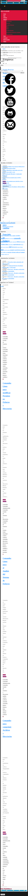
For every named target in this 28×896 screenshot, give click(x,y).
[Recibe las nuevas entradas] (25, 890)
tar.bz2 (4, 875)
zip (3, 882)
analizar (14, 235)
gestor (4, 247)
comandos (5, 367)
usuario (5, 254)
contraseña (14, 241)
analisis (4, 696)
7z (3, 849)
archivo (4, 356)
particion (17, 250)
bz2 (3, 853)
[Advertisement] (14, 146)
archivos (5, 358)
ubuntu (3, 254)
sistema (4, 710)
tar (3, 873)
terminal (22, 252)
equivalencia (11, 244)
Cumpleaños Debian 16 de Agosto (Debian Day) (13, 166)
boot (9, 238)
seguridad (9, 252)
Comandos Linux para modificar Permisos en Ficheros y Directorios (7, 396)
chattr (4, 366)
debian (18, 241)
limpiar (21, 247)
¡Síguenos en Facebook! (7, 226)
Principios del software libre (8, 168)
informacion (14, 247)
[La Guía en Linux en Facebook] (16, 890)
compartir (10, 241)
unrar (4, 877)
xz (3, 881)
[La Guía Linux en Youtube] (3, 890)
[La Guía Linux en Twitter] (21, 890)
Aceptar (2, 894)
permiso (5, 550)
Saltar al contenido (5, 11)
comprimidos (6, 862)
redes (6, 252)
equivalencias (17, 244)
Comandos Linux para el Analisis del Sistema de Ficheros (7, 571)
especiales (5, 371)
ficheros (4, 375)
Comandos (5, 336)
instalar (18, 247)
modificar (5, 377)
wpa (8, 254)
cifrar (4, 855)
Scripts (4, 848)
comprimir (5, 864)
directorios (5, 543)
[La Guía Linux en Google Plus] (9, 890)
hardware (7, 247)
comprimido (5, 860)
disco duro (5, 244)
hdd (10, 247)
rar (3, 871)
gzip (4, 870)
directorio (5, 541)
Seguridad (5, 355)
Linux (4, 353)
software (18, 252)
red (4, 252)
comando (5, 701)
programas (22, 250)
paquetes (12, 250)
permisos (5, 552)
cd (10, 238)
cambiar (5, 364)
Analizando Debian (6, 185)
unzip (4, 879)
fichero (4, 373)
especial (4, 369)
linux (4, 709)
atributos (5, 362)
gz (3, 868)
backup (6, 238)
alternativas (6, 235)
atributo (5, 360)
